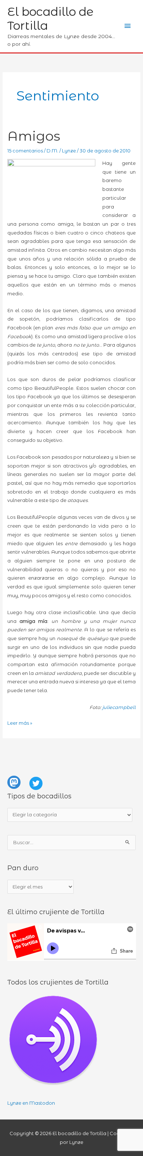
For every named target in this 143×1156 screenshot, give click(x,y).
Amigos (33, 136)
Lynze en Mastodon (31, 1103)
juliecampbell (119, 707)
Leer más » (19, 723)
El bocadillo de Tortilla (50, 18)
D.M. (52, 151)
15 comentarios (25, 151)
